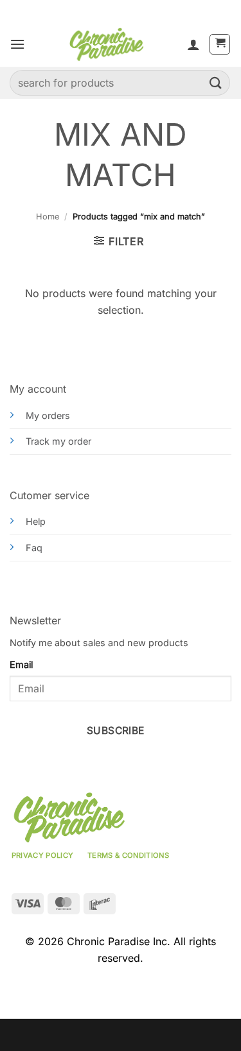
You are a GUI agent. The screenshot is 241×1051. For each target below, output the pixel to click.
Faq (34, 547)
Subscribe (116, 730)
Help (36, 521)
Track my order (58, 441)
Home (47, 216)
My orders (48, 415)
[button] (17, 44)
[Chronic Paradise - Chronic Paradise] (106, 44)
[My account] (193, 44)
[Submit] (216, 82)
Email (21, 664)
